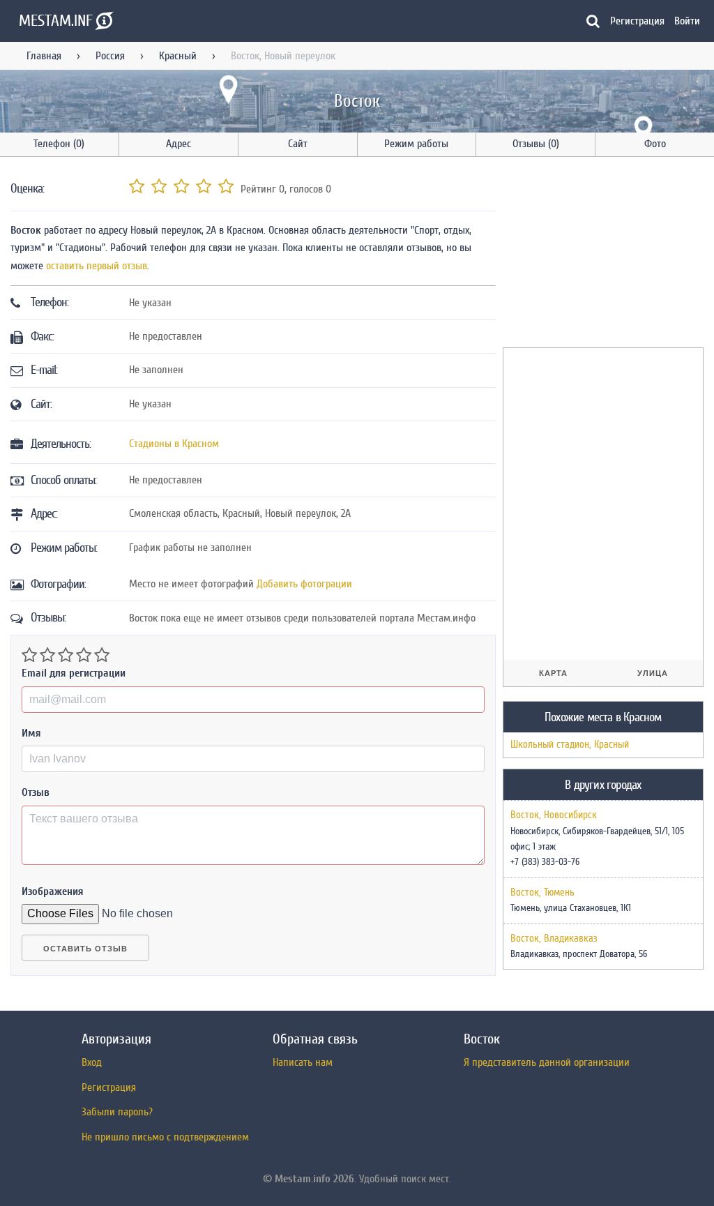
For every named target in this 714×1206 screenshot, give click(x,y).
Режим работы (416, 143)
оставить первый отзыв (96, 265)
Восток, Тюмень (542, 892)
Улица (652, 673)
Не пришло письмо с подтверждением (165, 1137)
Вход (92, 1062)
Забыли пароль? (117, 1112)
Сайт (297, 143)
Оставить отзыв (85, 948)
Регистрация (637, 21)
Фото (655, 143)
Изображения (53, 891)
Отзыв (36, 792)
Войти (687, 21)
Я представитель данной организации (547, 1062)
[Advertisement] (607, 254)
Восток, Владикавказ (554, 938)
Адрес (178, 143)
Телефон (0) (58, 143)
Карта (553, 673)
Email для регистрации (74, 673)
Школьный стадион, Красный (569, 745)
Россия (110, 56)
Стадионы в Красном (174, 443)
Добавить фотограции (304, 584)
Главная (43, 56)
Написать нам (303, 1062)
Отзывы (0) (535, 143)
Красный (178, 56)
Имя (31, 733)
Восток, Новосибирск (553, 815)
